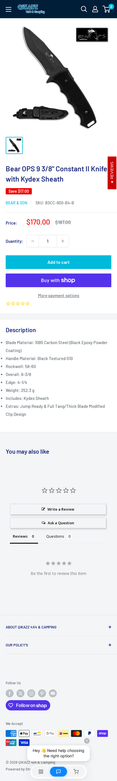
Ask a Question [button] (61, 522)
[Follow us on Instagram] (31, 693)
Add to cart (58, 262)
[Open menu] (8, 9)
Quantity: (14, 241)
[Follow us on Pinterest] (42, 693)
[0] (106, 9)
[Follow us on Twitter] (20, 693)
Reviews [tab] (20, 536)
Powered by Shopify (22, 769)
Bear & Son (16, 202)
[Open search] (84, 9)
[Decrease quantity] (33, 241)
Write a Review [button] (60, 509)
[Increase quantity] (63, 241)
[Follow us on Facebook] (10, 693)
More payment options (58, 295)
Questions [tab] (55, 536)
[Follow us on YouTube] (53, 693)
